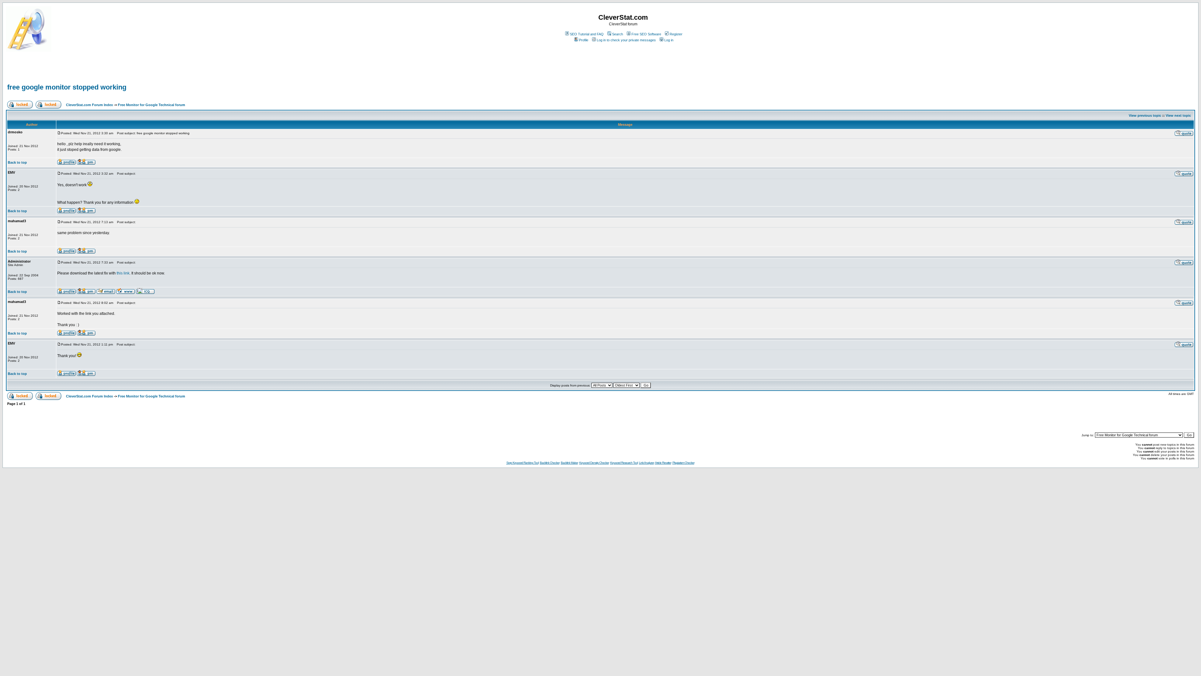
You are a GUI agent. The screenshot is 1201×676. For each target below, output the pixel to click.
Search (617, 34)
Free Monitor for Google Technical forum (151, 105)
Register (676, 34)
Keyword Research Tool (624, 462)
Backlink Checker (550, 462)
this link (123, 273)
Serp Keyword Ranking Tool (522, 462)
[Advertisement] (79, 72)
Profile (583, 40)
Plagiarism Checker (683, 462)
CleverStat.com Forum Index (89, 105)
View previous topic (1145, 115)
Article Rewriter (663, 462)
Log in (668, 40)
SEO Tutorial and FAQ (587, 34)
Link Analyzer (646, 462)
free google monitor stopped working (66, 87)
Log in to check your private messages (626, 40)
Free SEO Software (646, 34)
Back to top (17, 162)
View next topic (1178, 115)
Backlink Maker (569, 462)
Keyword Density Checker (594, 462)
